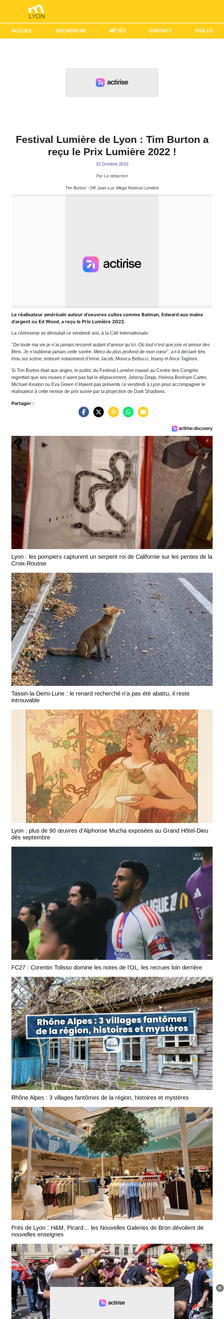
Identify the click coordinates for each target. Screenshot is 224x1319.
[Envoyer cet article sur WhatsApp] (127, 415)
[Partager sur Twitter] (97, 415)
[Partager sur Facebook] (82, 415)
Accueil (22, 30)
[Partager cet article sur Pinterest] (112, 415)
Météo (117, 30)
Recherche (71, 30)
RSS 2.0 (204, 30)
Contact (160, 30)
